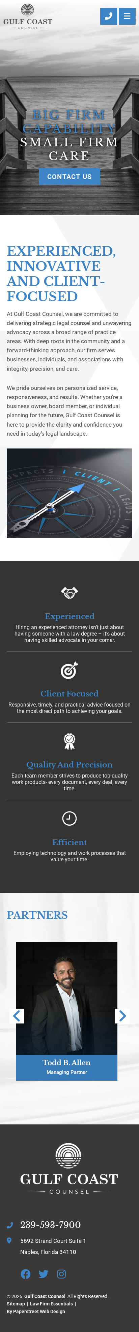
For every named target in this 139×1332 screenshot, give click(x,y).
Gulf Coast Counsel (44, 1296)
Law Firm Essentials (51, 1303)
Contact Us (69, 177)
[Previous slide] (16, 1016)
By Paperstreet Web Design (36, 1311)
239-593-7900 (50, 1225)
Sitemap (16, 1303)
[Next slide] (122, 1016)
